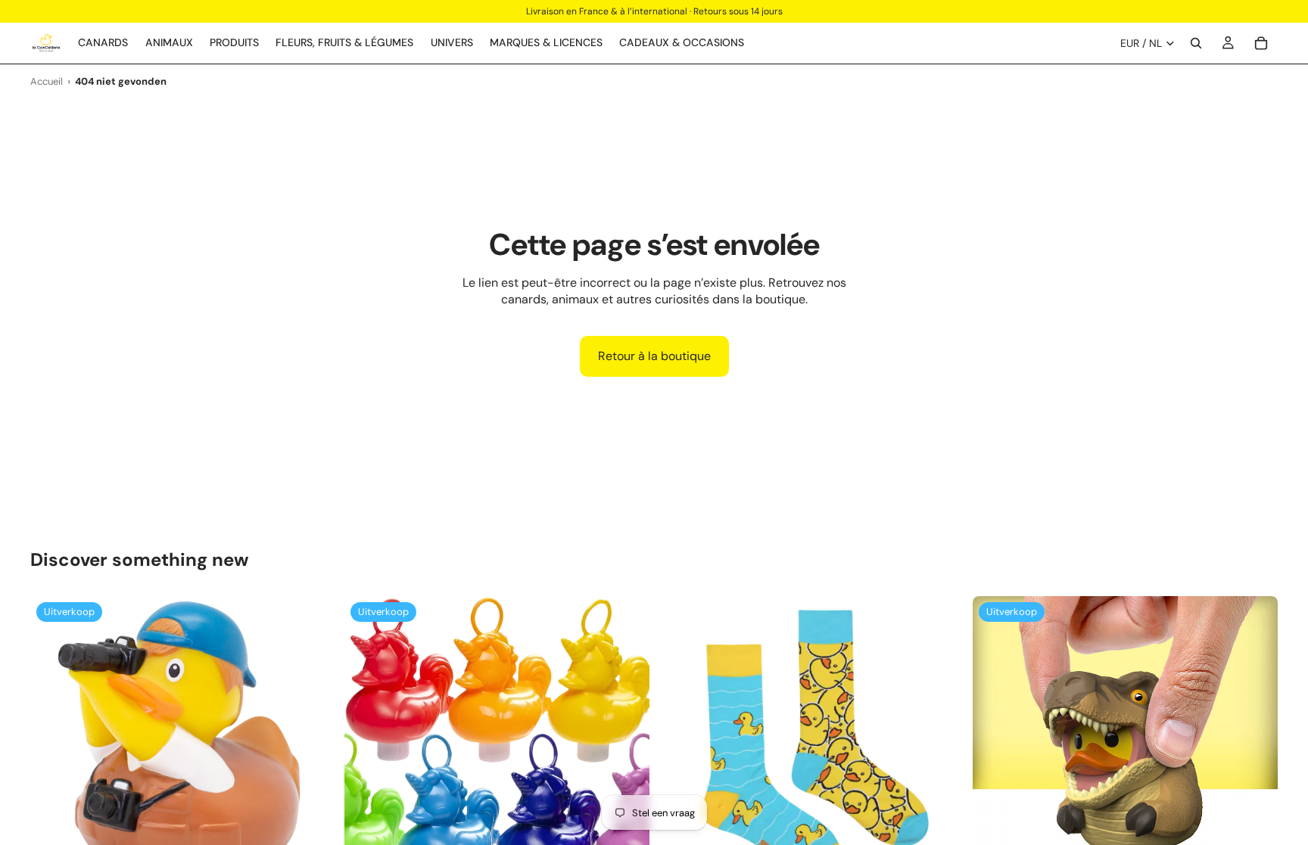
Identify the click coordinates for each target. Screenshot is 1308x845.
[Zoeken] (1196, 43)
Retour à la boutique (654, 356)
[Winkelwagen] (1261, 43)
